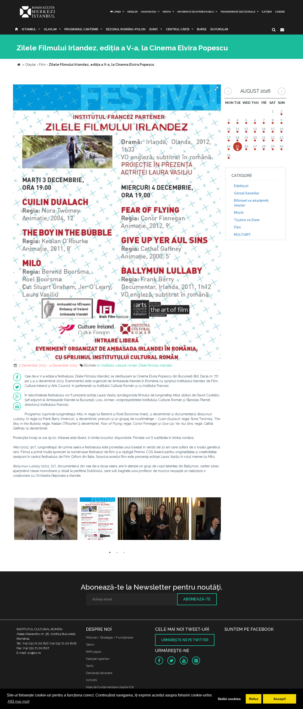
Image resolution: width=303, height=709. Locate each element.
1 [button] (109, 552)
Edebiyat (241, 186)
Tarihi (90, 666)
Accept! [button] (279, 699)
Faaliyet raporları (98, 659)
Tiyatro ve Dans (246, 220)
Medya (167, 11)
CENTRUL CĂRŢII (177, 29)
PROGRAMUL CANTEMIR (81, 29)
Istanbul (29, 29)
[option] (46, 519)
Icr (99, 365)
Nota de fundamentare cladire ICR (110, 687)
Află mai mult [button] (18, 702)
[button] (216, 88)
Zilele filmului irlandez (155, 365)
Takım (90, 644)
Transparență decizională (237, 11)
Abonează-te (197, 599)
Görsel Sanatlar (246, 193)
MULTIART (242, 234)
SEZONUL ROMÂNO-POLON (125, 29)
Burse (201, 29)
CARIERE (280, 11)
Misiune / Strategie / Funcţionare (109, 637)
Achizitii (91, 680)
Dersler (132, 11)
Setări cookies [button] (229, 699)
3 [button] (124, 552)
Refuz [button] (253, 699)
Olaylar (50, 29)
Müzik (239, 212)
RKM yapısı (93, 651)
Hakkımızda (148, 11)
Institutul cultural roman (119, 365)
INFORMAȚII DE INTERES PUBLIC (195, 11)
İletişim (267, 11)
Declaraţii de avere (99, 673)
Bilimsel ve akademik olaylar (251, 203)
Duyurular (219, 29)
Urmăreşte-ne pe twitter (184, 640)
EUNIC (153, 29)
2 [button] (117, 552)
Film (237, 227)
